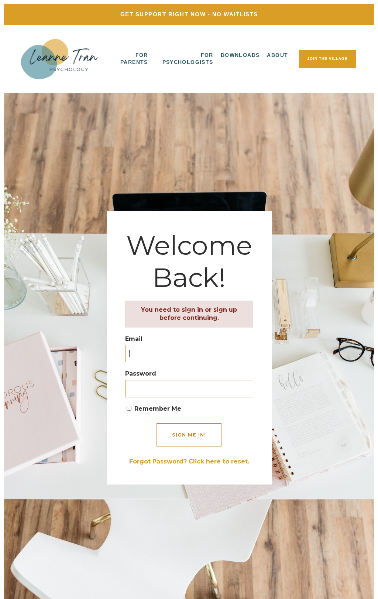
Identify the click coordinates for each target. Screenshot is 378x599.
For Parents (134, 58)
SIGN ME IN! (189, 435)
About (277, 55)
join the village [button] (327, 59)
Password (140, 373)
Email (133, 338)
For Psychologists (187, 58)
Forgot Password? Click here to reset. (189, 461)
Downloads (240, 55)
